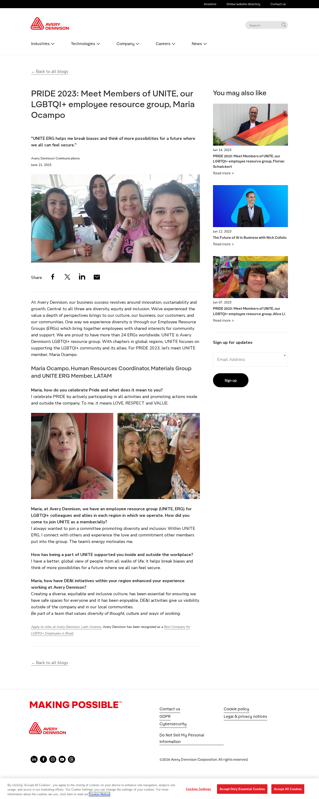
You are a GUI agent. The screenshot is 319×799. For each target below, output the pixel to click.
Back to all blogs (52, 71)
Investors (210, 4)
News (197, 44)
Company (126, 44)
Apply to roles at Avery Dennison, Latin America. (66, 627)
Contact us (278, 4)
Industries (40, 44)
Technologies (83, 44)
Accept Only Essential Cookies (242, 789)
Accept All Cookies (288, 789)
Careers (163, 44)
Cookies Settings (198, 789)
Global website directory (243, 4)
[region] (159, 788)
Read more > (223, 173)
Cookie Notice (99, 794)
